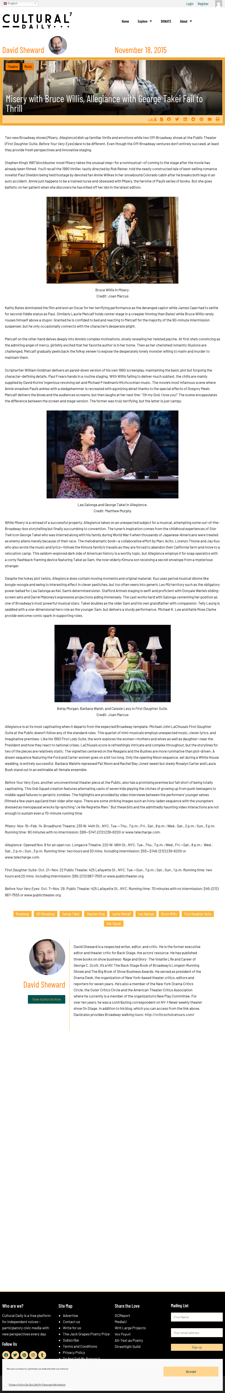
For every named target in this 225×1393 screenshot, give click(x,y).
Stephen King (96, 913)
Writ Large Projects (130, 1328)
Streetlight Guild (127, 1346)
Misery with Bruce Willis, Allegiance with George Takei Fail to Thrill (104, 103)
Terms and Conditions (80, 1346)
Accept (191, 1371)
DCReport (122, 1315)
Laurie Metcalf (121, 913)
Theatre (12, 66)
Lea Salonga (146, 913)
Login (189, 3)
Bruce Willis (169, 913)
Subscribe (71, 1340)
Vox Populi (123, 1334)
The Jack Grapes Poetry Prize (86, 1334)
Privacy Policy (74, 1352)
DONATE (166, 21)
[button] (169, 119)
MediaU (121, 1321)
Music (28, 66)
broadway (22, 913)
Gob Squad (114, 923)
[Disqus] (112, 1101)
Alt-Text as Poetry (129, 1340)
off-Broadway (45, 913)
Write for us (72, 1328)
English (12, 3)
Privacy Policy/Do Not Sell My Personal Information (37, 1384)
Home (125, 21)
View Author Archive (46, 999)
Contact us (71, 1321)
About (183, 21)
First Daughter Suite (197, 913)
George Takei (70, 913)
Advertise (70, 1315)
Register (203, 3)
